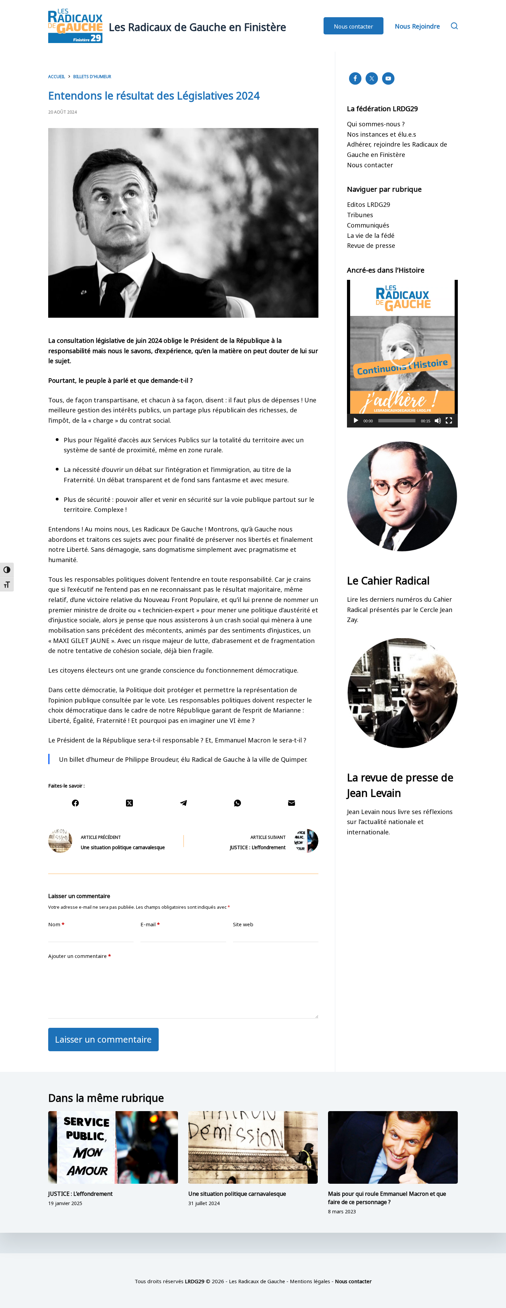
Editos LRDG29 (368, 203)
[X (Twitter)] (129, 803)
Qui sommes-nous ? (376, 123)
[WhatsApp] (237, 803)
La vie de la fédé (370, 234)
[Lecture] (355, 420)
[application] (402, 354)
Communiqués (368, 224)
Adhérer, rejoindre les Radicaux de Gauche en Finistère (397, 148)
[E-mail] (291, 803)
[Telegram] (183, 803)
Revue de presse (371, 244)
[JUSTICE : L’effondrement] (113, 1147)
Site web (243, 924)
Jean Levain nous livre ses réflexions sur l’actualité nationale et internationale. (400, 821)
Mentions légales (310, 1280)
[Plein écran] (448, 420)
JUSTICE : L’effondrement (80, 1193)
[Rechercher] (454, 25)
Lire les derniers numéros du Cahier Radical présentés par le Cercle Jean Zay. (399, 608)
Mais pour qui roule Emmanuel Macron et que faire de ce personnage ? (387, 1197)
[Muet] (437, 420)
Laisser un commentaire (103, 1038)
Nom (56, 924)
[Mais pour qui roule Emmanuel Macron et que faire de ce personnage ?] (393, 1147)
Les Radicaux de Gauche (257, 1280)
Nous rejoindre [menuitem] (417, 25)
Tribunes (360, 214)
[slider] (396, 420)
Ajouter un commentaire (79, 955)
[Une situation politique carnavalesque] (253, 1147)
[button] (402, 354)
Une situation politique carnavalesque (237, 1193)
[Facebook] (75, 803)
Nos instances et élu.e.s (381, 133)
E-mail (150, 924)
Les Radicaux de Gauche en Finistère (197, 26)
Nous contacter (353, 26)
